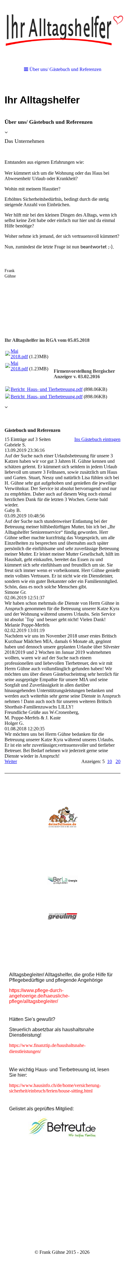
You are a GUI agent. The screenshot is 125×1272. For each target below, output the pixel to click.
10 (109, 761)
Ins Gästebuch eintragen (97, 439)
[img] (62, 30)
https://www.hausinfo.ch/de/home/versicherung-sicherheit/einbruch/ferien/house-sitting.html (55, 1088)
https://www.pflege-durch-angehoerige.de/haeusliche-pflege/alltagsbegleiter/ (39, 996)
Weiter (11, 761)
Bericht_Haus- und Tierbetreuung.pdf (47, 389)
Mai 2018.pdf (19, 353)
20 (118, 761)
